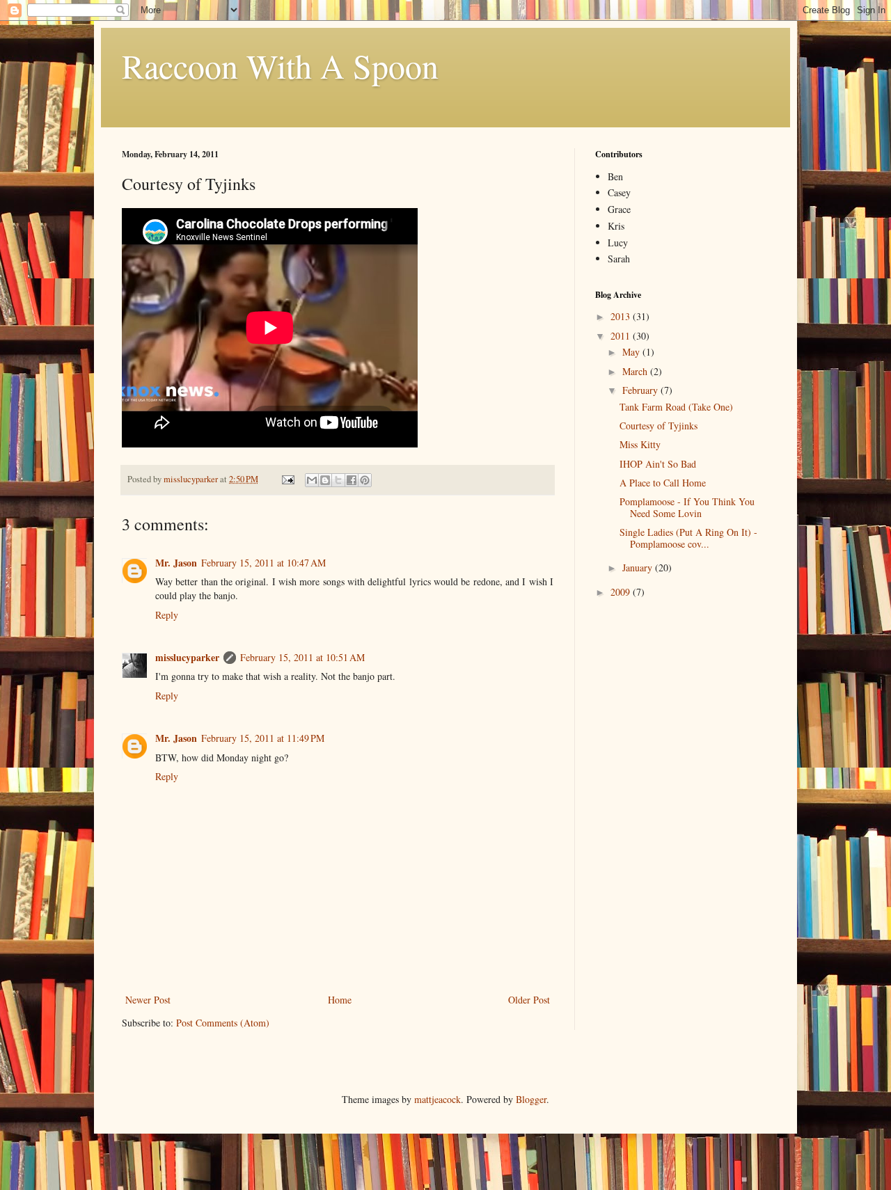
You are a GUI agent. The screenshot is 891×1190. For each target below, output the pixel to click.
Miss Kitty (640, 444)
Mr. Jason (176, 562)
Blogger (531, 1099)
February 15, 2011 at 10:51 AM (302, 657)
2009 (621, 591)
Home (340, 999)
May (632, 351)
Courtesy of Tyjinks (658, 425)
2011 (621, 335)
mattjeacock (437, 1099)
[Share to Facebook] (351, 480)
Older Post (529, 999)
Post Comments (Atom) (222, 1022)
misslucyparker (187, 657)
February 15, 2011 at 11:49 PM (262, 738)
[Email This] (312, 480)
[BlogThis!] (325, 480)
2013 (621, 316)
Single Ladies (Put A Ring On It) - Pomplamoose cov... (688, 537)
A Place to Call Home (663, 482)
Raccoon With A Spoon (280, 65)
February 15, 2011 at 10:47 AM (263, 562)
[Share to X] (338, 480)
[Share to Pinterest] (365, 480)
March (636, 371)
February (641, 390)
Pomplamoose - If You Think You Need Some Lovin (687, 507)
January (638, 567)
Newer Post (148, 999)
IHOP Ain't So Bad (658, 463)
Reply (166, 614)
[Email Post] (287, 479)
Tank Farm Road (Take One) (676, 406)
